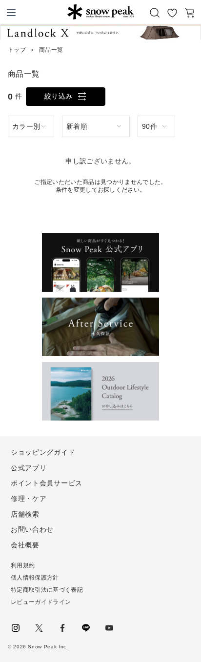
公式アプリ (29, 468)
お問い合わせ (32, 529)
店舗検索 (25, 514)
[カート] (190, 13)
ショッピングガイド (43, 452)
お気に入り (172, 13)
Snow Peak (100, 12)
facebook (62, 628)
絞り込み (58, 96)
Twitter (39, 628)
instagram (15, 628)
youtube (109, 628)
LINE (86, 628)
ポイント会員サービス (46, 483)
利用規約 (23, 565)
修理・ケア (29, 498)
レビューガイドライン (41, 602)
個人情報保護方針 (35, 577)
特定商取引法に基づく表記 (47, 589)
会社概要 (25, 545)
